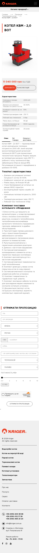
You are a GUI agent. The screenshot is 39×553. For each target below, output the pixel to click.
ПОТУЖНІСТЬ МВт (9, 373)
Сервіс (5, 496)
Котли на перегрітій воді (13, 453)
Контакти (6, 506)
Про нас (5, 487)
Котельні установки (10, 471)
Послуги (5, 492)
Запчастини (7, 480)
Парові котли (8, 458)
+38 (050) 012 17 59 (14, 516)
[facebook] (2, 543)
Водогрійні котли (9, 449)
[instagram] (6, 543)
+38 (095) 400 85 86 (14, 514)
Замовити (10, 87)
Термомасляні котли (11, 462)
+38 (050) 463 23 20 (14, 519)
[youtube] (11, 543)
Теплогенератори (9, 475)
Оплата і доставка (9, 501)
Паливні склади (8, 466)
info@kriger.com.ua (13, 523)
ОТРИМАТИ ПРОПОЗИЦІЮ (19, 403)
